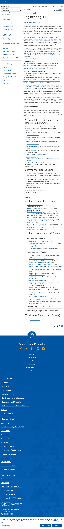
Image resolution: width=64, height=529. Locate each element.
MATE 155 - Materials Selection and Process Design (42, 282)
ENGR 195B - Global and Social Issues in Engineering (42, 301)
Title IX (32, 361)
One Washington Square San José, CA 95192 (11, 510)
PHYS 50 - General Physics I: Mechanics (37, 224)
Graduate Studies (8, 394)
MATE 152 (37, 99)
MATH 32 (36, 81)
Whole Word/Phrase (7, 12)
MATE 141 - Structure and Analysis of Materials (40, 264)
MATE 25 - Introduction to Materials (37, 247)
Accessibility (32, 354)
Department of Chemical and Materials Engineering (43, 40)
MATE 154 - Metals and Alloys (36, 280)
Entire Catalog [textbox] (5, 8)
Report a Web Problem (10, 494)
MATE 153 (31, 86)
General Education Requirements (7, 35)
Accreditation (32, 357)
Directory (5, 482)
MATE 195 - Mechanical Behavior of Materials (40, 287)
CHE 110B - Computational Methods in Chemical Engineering (44, 255)
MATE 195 (49, 97)
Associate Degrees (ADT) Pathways (32, 68)
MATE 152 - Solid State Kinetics (37, 275)
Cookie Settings (6, 525)
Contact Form (6, 479)
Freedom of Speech (9, 454)
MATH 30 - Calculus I (32, 215)
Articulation (6, 67)
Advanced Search (5, 14)
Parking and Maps (8, 469)
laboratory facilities (32, 45)
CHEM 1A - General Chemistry (35, 205)
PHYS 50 (47, 81)
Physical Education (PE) (33, 144)
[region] (32, 523)
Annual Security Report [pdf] (12, 427)
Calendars (5, 434)
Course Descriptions (8, 29)
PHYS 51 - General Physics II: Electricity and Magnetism (41, 227)
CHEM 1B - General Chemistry (35, 208)
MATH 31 (31, 81)
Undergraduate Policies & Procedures (36, 154)
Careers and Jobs (8, 438)
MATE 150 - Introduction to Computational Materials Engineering (45, 269)
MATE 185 (29, 99)
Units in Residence (32, 146)
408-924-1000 (8, 514)
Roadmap (31, 63)
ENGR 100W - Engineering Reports (37, 243)
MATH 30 (25, 81)
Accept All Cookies (45, 525)
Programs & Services (8, 54)
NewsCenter (6, 462)
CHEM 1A (57, 81)
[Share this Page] (57, 10)
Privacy (32, 371)
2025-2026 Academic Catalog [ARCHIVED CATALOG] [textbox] (44, 6)
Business (4, 382)
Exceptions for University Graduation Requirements (37, 163)
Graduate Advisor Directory (10, 73)
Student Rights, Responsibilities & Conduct (11, 58)
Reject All (56, 525)
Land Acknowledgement (32, 367)
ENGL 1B (31, 75)
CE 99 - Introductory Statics (36, 248)
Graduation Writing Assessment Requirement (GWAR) (40, 141)
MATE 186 (43, 97)
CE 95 (35, 82)
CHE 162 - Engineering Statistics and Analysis (40, 260)
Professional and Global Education (15, 406)
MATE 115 (52, 85)
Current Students (8, 446)
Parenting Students (9, 465)
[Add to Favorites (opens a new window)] (55, 10)
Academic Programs (8, 26)
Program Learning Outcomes (33, 59)
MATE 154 (37, 86)
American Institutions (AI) (33, 137)
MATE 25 (44, 82)
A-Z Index (5, 423)
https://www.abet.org (56, 49)
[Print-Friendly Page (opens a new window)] (59, 10)
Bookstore (5, 430)
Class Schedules (7, 70)
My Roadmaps (6, 80)
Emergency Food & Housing (12, 450)
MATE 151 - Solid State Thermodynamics (39, 273)
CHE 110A (41, 81)
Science (4, 409)
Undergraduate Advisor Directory (11, 77)
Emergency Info (7, 490)
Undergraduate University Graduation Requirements (9, 39)
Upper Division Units (32, 150)
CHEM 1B (25, 82)
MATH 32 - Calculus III (32, 219)
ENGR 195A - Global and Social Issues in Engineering (42, 298)
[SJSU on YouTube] (43, 348)
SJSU (6, 2)
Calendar (5, 48)
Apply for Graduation (32, 157)
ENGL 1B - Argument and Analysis (35, 212)
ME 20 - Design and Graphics (36, 296)
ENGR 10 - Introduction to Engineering (38, 241)
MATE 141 (58, 85)
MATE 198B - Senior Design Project (38, 293)
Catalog (4, 442)
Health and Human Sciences (12, 398)
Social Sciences (7, 413)
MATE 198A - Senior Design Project (38, 289)
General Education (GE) (33, 135)
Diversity (32, 364)
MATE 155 (45, 86)
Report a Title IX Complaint (12, 498)
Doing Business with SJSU (11, 486)
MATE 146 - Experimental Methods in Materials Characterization (45, 266)
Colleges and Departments (9, 23)
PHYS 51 (52, 81)
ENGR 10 (51, 82)
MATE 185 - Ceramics (34, 284)
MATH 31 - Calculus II (32, 217)
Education (5, 386)
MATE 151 (26, 86)
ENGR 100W (46, 190)
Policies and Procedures (9, 51)
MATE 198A (56, 97)
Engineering (6, 390)
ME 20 (39, 82)
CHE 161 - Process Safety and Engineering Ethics (41, 259)
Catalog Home (6, 19)
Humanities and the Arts (11, 402)
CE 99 (30, 82)
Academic (29, 132)
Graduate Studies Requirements (11, 43)
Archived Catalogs (7, 64)
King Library (6, 458)
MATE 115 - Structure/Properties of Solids (39, 262)
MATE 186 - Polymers (34, 285)
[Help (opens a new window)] (61, 10)
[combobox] (47, 6)
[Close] (61, 519)
